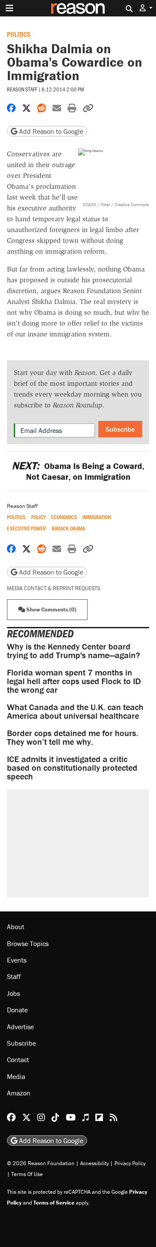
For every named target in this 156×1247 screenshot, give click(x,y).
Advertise (20, 1026)
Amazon (18, 1093)
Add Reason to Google (50, 131)
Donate (17, 1009)
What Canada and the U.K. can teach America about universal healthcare (75, 711)
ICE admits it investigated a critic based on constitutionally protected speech (72, 767)
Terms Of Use (27, 1174)
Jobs (13, 993)
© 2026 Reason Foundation (41, 1163)
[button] (146, 8)
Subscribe (120, 429)
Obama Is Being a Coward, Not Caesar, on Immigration (78, 471)
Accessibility (94, 1163)
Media (16, 1076)
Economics (64, 517)
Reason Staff (22, 89)
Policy (38, 517)
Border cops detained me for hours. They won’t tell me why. (72, 737)
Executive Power (26, 528)
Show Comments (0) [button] (50, 609)
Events (16, 960)
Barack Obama (68, 528)
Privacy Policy (130, 1163)
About (15, 926)
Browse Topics (28, 943)
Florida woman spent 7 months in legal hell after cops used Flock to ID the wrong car (74, 681)
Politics (18, 34)
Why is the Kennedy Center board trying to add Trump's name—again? (73, 650)
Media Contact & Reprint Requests (53, 588)
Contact (18, 1059)
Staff (14, 976)
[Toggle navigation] (9, 8)
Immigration (96, 517)
